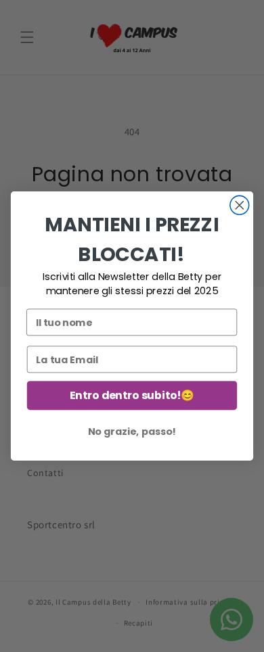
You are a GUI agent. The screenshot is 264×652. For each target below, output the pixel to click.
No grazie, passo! (132, 431)
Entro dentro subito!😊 (132, 395)
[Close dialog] (239, 204)
